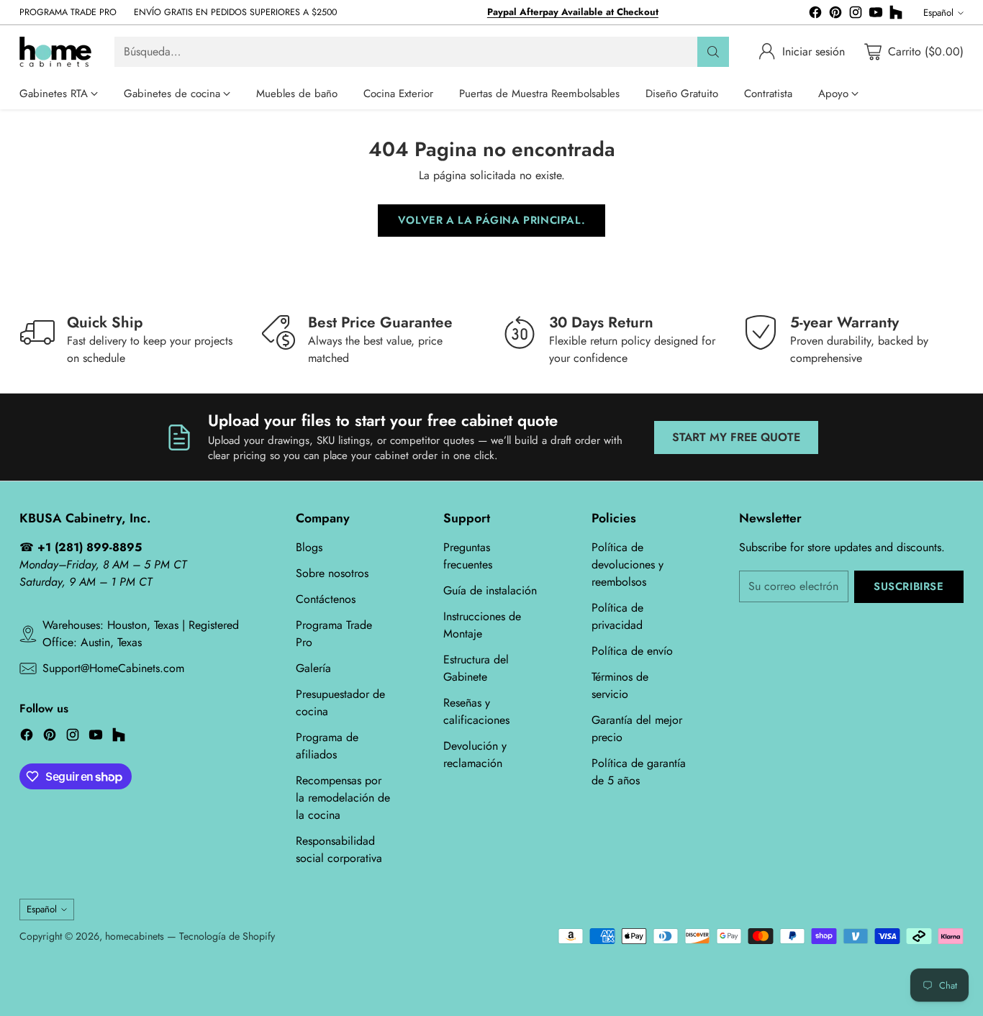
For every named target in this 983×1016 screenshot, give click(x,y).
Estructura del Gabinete (476, 668)
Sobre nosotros (332, 573)
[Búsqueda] (713, 52)
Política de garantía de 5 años (639, 772)
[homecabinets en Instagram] (855, 14)
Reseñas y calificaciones (476, 711)
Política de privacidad (617, 616)
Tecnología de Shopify (227, 936)
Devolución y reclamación (475, 754)
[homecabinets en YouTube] (876, 14)
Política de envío (632, 651)
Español (938, 12)
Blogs (309, 547)
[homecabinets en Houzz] (896, 14)
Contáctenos (325, 599)
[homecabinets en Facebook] (815, 14)
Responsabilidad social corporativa (339, 849)
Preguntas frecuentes (467, 556)
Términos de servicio (620, 685)
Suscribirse (909, 586)
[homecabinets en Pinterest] (835, 14)
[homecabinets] (55, 52)
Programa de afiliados (327, 746)
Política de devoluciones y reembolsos (627, 564)
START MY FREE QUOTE (736, 437)
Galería (313, 668)
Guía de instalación (490, 590)
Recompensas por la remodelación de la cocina (343, 797)
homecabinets (134, 936)
